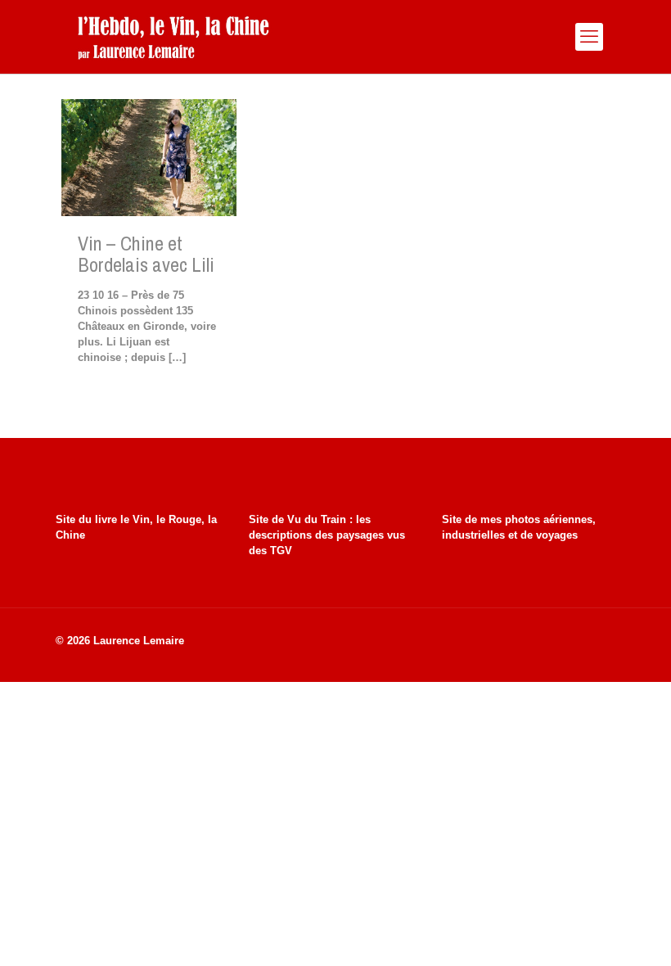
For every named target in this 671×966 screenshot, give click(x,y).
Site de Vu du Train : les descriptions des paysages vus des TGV (327, 535)
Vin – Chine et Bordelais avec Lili (146, 254)
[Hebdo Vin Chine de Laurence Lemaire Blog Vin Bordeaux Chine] (173, 37)
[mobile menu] (589, 37)
